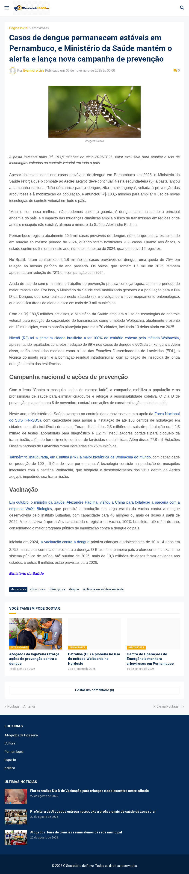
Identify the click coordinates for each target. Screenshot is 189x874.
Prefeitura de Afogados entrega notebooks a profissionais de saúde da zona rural (93, 811)
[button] (6, 8)
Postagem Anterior (21, 706)
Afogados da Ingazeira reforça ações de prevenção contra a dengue (34, 659)
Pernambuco (14, 751)
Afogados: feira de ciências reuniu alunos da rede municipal (76, 832)
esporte (10, 760)
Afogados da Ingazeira (21, 735)
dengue (74, 589)
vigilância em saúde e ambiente (103, 589)
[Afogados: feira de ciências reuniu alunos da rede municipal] (16, 837)
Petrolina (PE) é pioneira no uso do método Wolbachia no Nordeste (94, 659)
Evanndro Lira (33, 70)
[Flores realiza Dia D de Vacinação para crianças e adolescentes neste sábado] (16, 796)
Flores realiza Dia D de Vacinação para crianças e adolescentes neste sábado (89, 791)
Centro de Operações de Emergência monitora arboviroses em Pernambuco (150, 659)
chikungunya (57, 589)
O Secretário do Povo (78, 866)
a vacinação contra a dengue (65, 542)
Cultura (10, 743)
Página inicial (18, 28)
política (10, 768)
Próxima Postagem (168, 706)
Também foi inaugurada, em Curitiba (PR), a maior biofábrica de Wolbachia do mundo (80, 457)
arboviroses (40, 28)
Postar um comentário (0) (94, 690)
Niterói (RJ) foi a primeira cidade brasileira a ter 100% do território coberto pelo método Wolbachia (94, 338)
